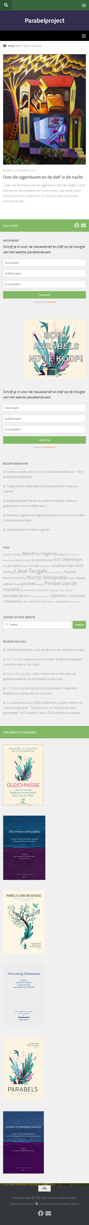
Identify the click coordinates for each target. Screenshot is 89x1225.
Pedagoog (53, 590)
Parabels (40, 584)
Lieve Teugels (30, 571)
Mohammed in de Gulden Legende (28, 530)
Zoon (79, 601)
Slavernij (59, 595)
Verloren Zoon (38, 601)
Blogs (7, 170)
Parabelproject (45, 20)
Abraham (8, 554)
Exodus (7, 566)
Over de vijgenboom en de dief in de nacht (43, 177)
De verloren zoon (43, 560)
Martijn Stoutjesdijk (47, 577)
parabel (28, 583)
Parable (23, 590)
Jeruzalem (45, 566)
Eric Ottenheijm (68, 559)
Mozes (17, 584)
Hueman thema (70, 1204)
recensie (69, 590)
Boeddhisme (8, 560)
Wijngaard (62, 601)
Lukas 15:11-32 (56, 572)
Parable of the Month (37, 590)
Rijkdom (24, 596)
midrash (8, 584)
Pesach (61, 590)
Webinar (51, 601)
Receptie (10, 595)
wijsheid (72, 601)
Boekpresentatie (23, 560)
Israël (34, 565)
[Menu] (84, 5)
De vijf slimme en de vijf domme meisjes (61, 650)
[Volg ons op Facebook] (76, 225)
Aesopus (17, 554)
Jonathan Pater (63, 565)
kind (79, 565)
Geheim (25, 566)
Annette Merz (73, 554)
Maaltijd (70, 571)
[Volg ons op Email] (83, 225)
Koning (8, 571)
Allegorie (61, 554)
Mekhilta (81, 578)
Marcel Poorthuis (14, 578)
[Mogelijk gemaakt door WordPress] (36, 1203)
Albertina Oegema (39, 554)
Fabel (16, 565)
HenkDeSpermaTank (19, 650)
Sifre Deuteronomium (40, 596)
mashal (72, 578)
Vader (25, 601)
